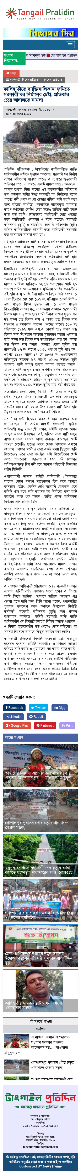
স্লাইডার (57, 80)
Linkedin (15, 717)
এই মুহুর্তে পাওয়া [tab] (40, 1021)
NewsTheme (52, 1166)
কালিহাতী (15, 80)
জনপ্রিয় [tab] (40, 1029)
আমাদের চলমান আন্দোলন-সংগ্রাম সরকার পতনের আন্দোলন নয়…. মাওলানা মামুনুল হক (38, 778)
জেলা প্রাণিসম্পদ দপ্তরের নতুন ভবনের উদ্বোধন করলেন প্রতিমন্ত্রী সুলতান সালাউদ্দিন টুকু (38, 958)
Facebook (15, 708)
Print (69, 726)
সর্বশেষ (47, 80)
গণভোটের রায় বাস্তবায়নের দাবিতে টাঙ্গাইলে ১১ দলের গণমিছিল (39, 915)
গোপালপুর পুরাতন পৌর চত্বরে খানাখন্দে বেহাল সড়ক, (36, 825)
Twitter (40, 708)
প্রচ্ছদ (12, 73)
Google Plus (19, 726)
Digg (61, 708)
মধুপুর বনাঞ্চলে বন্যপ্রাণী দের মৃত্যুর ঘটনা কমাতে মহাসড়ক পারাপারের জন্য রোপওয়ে (39, 870)
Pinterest (46, 726)
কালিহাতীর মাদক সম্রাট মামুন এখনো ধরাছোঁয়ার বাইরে (33, 1005)
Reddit (38, 717)
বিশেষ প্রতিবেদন (31, 80)
